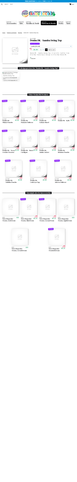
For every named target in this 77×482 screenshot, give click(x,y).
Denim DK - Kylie (64, 120)
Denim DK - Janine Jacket (44, 151)
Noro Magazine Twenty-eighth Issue (65, 220)
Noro (3, 217)
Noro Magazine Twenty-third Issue (27, 220)
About (6, 4)
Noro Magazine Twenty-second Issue (46, 220)
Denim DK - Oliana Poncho (7, 121)
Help (11, 4)
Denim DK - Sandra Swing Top (31, 32)
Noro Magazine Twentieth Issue (54, 250)
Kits (21, 23)
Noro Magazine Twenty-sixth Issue (9, 220)
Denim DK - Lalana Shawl (44, 121)
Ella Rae (20, 32)
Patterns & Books (49, 23)
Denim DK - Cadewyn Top (35, 181)
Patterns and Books (11, 32)
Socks (61, 23)
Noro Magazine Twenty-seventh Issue (19, 250)
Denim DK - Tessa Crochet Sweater (8, 151)
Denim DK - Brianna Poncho (63, 151)
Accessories (11, 23)
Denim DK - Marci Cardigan (27, 151)
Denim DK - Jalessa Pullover (60, 181)
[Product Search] (2, 4)
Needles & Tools (32, 23)
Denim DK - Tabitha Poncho (11, 181)
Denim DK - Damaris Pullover (27, 121)
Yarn (68, 23)
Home (3, 32)
